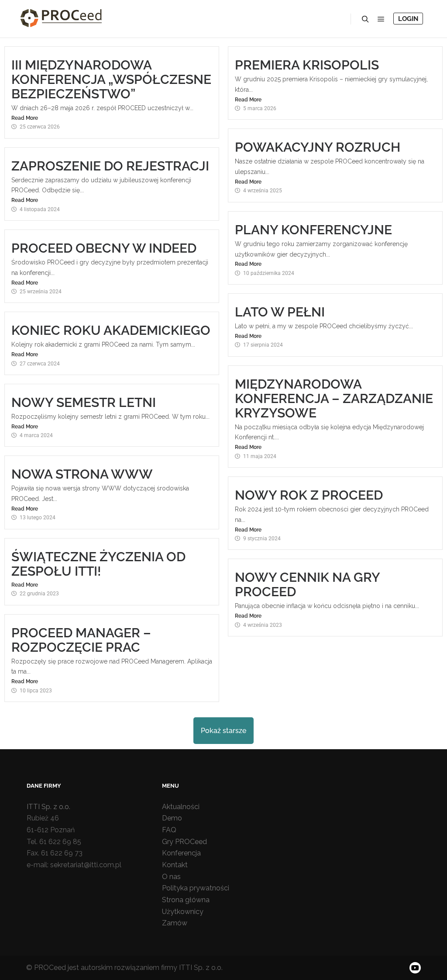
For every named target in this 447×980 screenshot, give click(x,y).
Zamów (174, 923)
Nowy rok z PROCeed (309, 495)
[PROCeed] (61, 19)
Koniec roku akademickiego (110, 330)
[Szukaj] (365, 19)
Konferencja (181, 853)
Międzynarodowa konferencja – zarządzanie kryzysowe (334, 398)
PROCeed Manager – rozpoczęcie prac (81, 640)
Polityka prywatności (195, 888)
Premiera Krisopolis (307, 65)
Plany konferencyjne (313, 229)
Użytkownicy (182, 911)
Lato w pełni (280, 312)
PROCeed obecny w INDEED (103, 248)
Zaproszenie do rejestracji (110, 166)
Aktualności (180, 807)
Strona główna (186, 900)
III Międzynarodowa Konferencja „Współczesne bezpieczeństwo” (111, 79)
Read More (24, 118)
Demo (172, 818)
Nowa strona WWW (82, 474)
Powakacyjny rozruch (317, 147)
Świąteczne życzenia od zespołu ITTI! (98, 564)
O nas (171, 876)
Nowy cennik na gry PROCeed (307, 584)
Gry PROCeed (184, 842)
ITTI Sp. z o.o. (48, 807)
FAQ (169, 830)
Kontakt (175, 865)
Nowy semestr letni (83, 402)
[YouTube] (415, 967)
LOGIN (408, 19)
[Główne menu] (381, 19)
